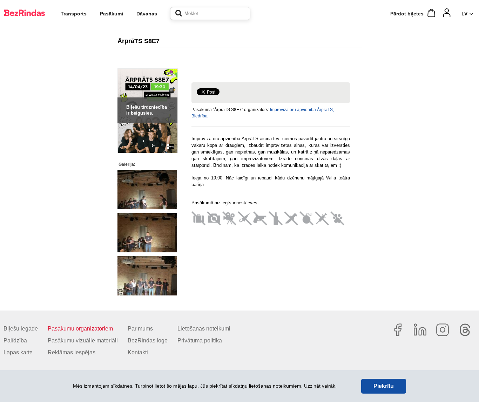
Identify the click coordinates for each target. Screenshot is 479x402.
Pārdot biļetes (407, 13)
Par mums (140, 329)
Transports (74, 13)
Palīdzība (15, 340)
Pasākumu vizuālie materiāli (83, 340)
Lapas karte (18, 352)
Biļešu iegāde (21, 329)
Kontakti (138, 352)
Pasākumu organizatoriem (80, 329)
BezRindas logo (148, 340)
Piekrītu (383, 386)
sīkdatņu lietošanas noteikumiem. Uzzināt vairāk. (283, 386)
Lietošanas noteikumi (203, 329)
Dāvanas (146, 13)
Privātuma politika (199, 340)
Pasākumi (111, 13)
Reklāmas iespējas (71, 352)
